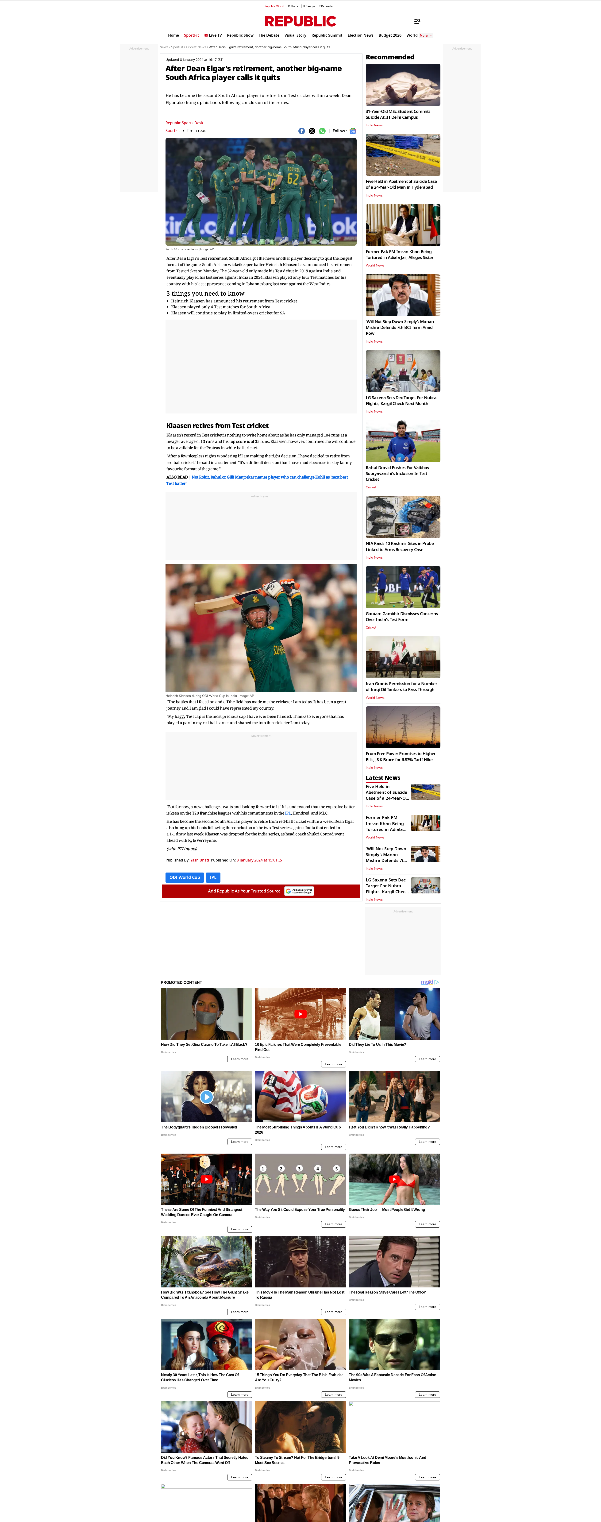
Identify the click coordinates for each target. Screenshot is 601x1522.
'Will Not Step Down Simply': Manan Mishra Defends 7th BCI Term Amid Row (400, 327)
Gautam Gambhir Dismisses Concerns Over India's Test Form (402, 617)
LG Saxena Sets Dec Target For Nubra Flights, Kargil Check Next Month (401, 401)
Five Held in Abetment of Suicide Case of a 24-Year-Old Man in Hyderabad (401, 184)
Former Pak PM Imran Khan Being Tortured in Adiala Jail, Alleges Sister (399, 255)
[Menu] (415, 21)
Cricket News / (197, 47)
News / (165, 47)
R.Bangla (309, 6)
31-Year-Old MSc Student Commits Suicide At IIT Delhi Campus (398, 114)
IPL (288, 813)
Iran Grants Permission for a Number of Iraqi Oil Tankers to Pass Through (401, 687)
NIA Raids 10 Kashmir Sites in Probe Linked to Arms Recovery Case (400, 546)
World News (375, 265)
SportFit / (178, 47)
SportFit (173, 131)
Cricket (371, 487)
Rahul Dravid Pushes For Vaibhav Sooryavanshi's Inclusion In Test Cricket (397, 474)
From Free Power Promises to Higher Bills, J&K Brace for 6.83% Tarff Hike (401, 757)
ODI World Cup (185, 877)
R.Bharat (293, 6)
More (424, 35)
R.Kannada (326, 6)
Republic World (274, 6)
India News (374, 125)
